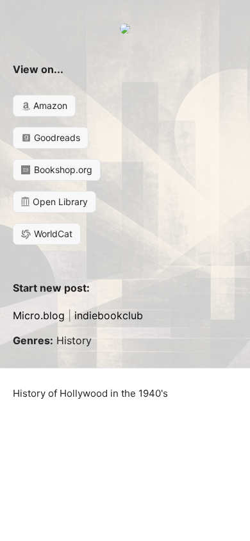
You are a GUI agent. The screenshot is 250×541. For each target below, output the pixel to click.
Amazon (49, 105)
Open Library (59, 201)
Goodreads (55, 137)
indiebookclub (108, 315)
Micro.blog (39, 315)
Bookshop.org (61, 169)
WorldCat (51, 233)
